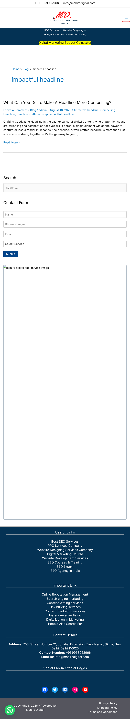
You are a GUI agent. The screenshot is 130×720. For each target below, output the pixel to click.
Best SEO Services (65, 541)
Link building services (65, 607)
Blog (26, 69)
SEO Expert (65, 566)
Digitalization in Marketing (65, 619)
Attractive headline (86, 110)
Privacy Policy (108, 703)
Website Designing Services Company (65, 550)
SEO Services (51, 30)
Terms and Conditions (102, 712)
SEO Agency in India (65, 570)
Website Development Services (65, 558)
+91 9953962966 (47, 3)
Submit (10, 254)
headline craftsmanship (32, 114)
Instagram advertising (65, 615)
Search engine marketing (65, 598)
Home (15, 69)
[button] (1, 18)
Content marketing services (65, 611)
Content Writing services (65, 603)
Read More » (11, 143)
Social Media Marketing (73, 34)
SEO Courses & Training (65, 562)
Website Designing (73, 30)
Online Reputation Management (65, 594)
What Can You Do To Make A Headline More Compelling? (57, 102)
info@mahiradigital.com (79, 3)
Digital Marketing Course (65, 554)
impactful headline (61, 114)
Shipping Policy (107, 707)
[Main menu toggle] (126, 18)
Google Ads (50, 34)
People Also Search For (65, 624)
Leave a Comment (15, 110)
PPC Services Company (65, 545)
